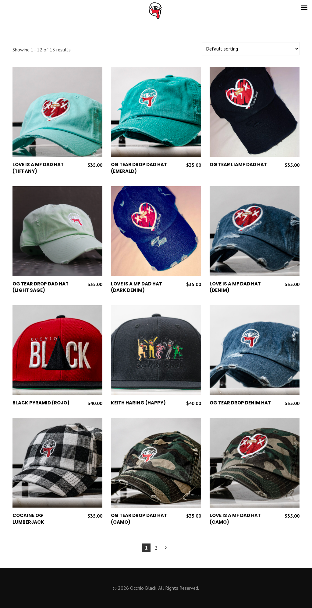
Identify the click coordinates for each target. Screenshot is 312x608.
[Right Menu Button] (304, 7)
